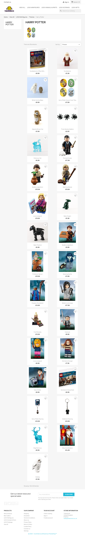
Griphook (67, 332)
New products (8, 513)
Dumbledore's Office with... (37, 71)
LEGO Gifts (75, 7)
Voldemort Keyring (67, 419)
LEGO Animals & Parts (49, 7)
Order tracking (48, 513)
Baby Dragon (67, 216)
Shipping (26, 513)
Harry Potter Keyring (37, 419)
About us (26, 520)
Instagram (16, 503)
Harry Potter (10, 23)
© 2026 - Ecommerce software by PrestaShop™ (42, 534)
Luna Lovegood (37, 216)
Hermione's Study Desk (67, 390)
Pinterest (13, 503)
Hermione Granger (67, 361)
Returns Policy (28, 524)
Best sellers (7, 515)
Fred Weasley (37, 332)
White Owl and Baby (37, 100)
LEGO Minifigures (33, 7)
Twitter (9, 503)
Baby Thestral (38, 245)
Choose (71, 44)
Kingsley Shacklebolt (37, 303)
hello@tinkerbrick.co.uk (70, 518)
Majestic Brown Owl (37, 129)
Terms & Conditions (29, 518)
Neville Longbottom (37, 187)
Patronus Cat (37, 158)
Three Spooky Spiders (67, 129)
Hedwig (37, 477)
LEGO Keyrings (64, 7)
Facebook (5, 503)
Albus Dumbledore (67, 448)
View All (22, 7)
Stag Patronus (37, 448)
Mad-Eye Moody (67, 187)
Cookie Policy (27, 526)
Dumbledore (67, 71)
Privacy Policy (27, 522)
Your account (49, 511)
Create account (48, 518)
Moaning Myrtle (67, 274)
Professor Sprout (37, 274)
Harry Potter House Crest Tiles (67, 100)
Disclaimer (27, 515)
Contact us (7, 2)
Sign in (45, 515)
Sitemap (26, 531)
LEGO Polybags (8, 522)
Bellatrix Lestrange (67, 303)
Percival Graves (67, 158)
